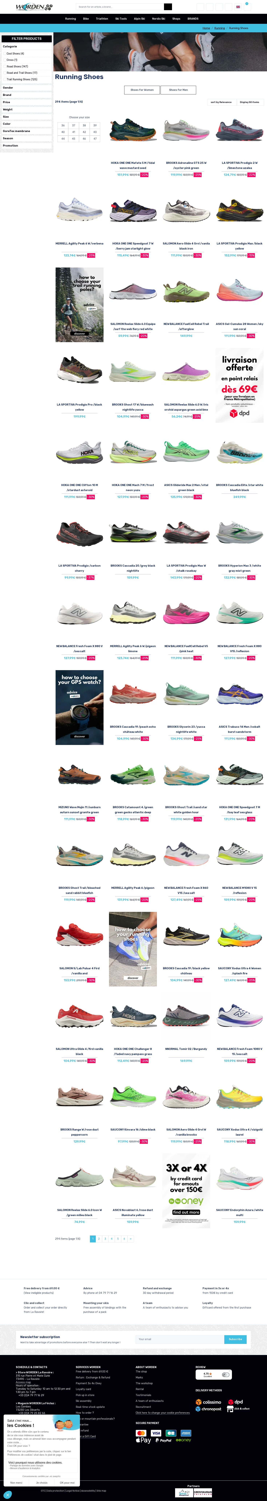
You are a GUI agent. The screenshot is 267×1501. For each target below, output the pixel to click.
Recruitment (143, 1407)
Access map (23, 1382)
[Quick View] (153, 132)
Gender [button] (8, 87)
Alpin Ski (139, 18)
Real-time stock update (90, 1407)
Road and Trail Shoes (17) (22, 72)
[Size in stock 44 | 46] (133, 777)
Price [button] (6, 102)
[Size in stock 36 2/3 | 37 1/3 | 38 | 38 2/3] (133, 213)
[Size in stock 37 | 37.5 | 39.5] (240, 132)
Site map (101, 1490)
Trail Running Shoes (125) (22, 79)
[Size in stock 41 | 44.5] (80, 374)
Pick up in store (85, 1395)
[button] (200, 7)
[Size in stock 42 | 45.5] (80, 857)
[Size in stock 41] (186, 777)
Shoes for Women (142, 90)
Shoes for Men (178, 90)
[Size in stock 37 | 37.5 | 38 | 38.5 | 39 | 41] (80, 213)
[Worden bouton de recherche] (168, 6)
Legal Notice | (73, 1490)
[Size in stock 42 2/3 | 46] (80, 455)
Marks (139, 1377)
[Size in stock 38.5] (133, 696)
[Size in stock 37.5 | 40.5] (186, 132)
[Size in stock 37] (240, 294)
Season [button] (8, 138)
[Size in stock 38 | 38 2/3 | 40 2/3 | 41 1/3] (186, 374)
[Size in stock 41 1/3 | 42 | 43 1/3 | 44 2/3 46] (133, 294)
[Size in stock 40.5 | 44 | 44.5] (133, 1099)
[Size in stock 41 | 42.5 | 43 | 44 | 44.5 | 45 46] (240, 1179)
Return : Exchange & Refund (93, 1377)
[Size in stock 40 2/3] (186, 1099)
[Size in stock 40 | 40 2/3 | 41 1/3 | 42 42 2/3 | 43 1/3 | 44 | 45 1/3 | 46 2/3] (186, 1018)
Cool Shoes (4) (15, 53)
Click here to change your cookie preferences (163, 1412)
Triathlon (102, 18)
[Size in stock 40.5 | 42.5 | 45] (240, 616)
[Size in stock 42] (240, 777)
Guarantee (82, 1424)
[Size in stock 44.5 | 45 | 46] (240, 535)
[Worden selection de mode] (228, 7)
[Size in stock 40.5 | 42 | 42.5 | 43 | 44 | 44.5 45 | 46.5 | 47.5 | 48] (133, 535)
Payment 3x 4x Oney (89, 1383)
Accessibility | (89, 1490)
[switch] (225, 1375)
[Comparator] (219, 7)
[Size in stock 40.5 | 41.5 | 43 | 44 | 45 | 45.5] (240, 857)
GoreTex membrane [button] (16, 131)
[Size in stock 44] (80, 777)
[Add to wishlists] (153, 112)
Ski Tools (121, 18)
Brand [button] (7, 95)
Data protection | (56, 1490)
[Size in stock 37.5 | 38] (240, 938)
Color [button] (7, 123)
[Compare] (153, 122)
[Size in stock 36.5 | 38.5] (186, 696)
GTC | (44, 1490)
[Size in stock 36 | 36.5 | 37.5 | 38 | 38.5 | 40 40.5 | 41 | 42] (80, 1099)
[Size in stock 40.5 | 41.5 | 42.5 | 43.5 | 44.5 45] (133, 1179)
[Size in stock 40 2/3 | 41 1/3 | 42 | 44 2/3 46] (133, 455)
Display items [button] (249, 102)
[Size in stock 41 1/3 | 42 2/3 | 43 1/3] (80, 1018)
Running (70, 18)
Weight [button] (8, 109)
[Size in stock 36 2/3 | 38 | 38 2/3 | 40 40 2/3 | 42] (80, 1179)
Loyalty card (83, 1389)
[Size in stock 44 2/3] (133, 1018)
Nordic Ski (158, 18)
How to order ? (85, 1412)
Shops (176, 18)
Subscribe (235, 1339)
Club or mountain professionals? (95, 1418)
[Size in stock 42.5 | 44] (186, 294)
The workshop (144, 1383)
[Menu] (230, 1372)
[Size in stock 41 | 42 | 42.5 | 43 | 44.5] (240, 455)
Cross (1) (12, 60)
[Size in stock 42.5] (186, 938)
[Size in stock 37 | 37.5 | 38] (240, 1018)
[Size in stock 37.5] (133, 616)
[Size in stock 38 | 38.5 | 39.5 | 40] (186, 535)
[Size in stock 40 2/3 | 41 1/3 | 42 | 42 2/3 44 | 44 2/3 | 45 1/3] (80, 938)
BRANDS (193, 18)
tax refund (82, 1430)
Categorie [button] (10, 46)
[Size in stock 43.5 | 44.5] (240, 696)
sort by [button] (221, 102)
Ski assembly (84, 1401)
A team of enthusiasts (150, 1401)
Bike (86, 18)
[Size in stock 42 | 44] (240, 213)
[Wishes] (209, 7)
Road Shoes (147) (17, 66)
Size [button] (6, 116)
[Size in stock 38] (80, 616)
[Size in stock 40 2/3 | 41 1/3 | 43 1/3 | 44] (133, 132)
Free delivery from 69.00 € (92, 1371)
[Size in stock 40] (133, 374)
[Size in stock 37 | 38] (186, 857)
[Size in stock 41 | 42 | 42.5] (240, 1099)
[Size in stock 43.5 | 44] (80, 535)
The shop (141, 1371)
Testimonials (143, 1395)
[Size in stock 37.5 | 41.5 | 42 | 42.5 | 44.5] (186, 455)
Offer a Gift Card (86, 1436)
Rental (140, 1389)
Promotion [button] (10, 145)
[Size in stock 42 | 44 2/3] (186, 213)
